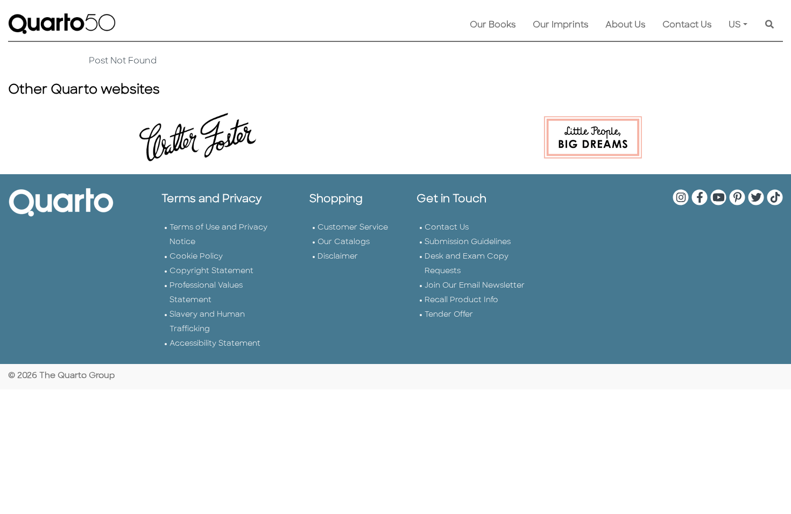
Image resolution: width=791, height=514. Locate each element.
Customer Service (352, 228)
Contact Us (686, 25)
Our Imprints (560, 25)
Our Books (492, 25)
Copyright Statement (211, 271)
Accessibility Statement (215, 344)
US (735, 25)
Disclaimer (337, 257)
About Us (625, 25)
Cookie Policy (196, 257)
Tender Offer (449, 315)
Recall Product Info (461, 300)
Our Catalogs (343, 242)
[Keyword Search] (769, 25)
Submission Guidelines (468, 242)
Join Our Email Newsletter (475, 286)
